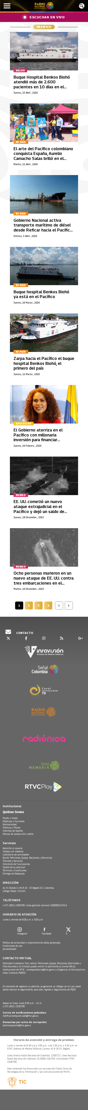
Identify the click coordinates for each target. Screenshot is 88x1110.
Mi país (21, 142)
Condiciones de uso (12, 945)
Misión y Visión (10, 818)
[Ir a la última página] (69, 605)
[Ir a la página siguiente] (59, 605)
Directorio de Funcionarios (16, 864)
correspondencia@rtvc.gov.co (40, 969)
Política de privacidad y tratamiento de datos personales (31, 942)
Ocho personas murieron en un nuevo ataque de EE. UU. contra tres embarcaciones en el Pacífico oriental (44, 580)
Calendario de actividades (16, 854)
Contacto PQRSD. (18, 972)
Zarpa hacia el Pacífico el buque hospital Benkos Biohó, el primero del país (44, 363)
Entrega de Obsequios (14, 873)
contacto (24, 633)
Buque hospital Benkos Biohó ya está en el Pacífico (41, 294)
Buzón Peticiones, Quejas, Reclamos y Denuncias (27, 857)
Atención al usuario (12, 848)
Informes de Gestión (13, 830)
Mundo (21, 495)
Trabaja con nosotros (13, 851)
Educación (23, 423)
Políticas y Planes (11, 827)
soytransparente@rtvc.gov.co (17, 1025)
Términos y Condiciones (14, 870)
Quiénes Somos (13, 812)
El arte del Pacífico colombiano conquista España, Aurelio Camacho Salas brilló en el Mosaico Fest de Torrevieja (43, 156)
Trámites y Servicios (13, 861)
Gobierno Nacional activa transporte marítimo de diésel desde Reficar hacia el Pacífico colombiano (43, 227)
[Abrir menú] (7, 5)
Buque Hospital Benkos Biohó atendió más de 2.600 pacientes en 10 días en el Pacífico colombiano (42, 84)
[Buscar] (81, 6)
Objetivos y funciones (13, 821)
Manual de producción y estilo (18, 834)
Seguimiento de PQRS (65, 989)
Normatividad (10, 824)
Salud (20, 70)
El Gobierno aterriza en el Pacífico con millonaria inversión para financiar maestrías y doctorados (38, 437)
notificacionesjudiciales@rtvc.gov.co (20, 1015)
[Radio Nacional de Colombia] (44, 6)
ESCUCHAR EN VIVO (47, 17)
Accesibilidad (9, 949)
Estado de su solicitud (14, 867)
